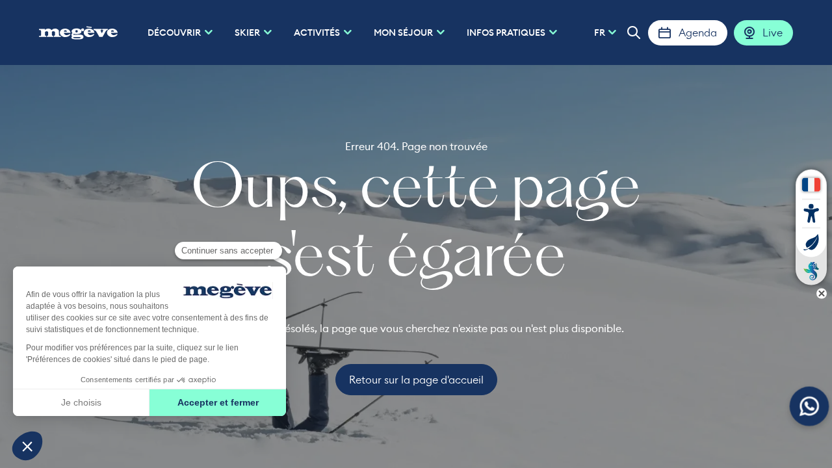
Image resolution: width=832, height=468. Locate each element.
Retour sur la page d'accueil (416, 379)
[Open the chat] (809, 406)
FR (599, 32)
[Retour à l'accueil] (78, 32)
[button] (633, 32)
